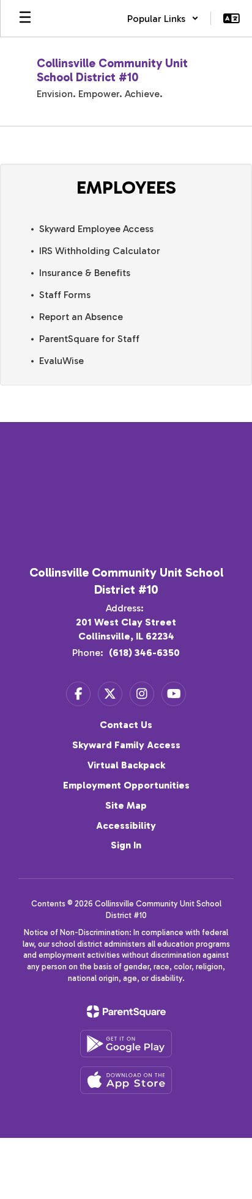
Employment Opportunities (126, 785)
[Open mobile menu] (25, 18)
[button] (163, 18)
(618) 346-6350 (144, 652)
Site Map (126, 805)
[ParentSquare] (126, 1011)
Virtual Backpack (126, 765)
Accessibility (126, 825)
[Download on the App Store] (126, 1080)
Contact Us (126, 725)
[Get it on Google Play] (126, 1043)
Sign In (126, 845)
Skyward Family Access (126, 745)
